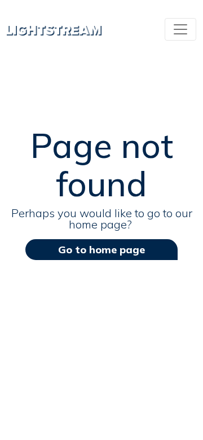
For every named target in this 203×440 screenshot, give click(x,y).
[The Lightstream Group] (54, 29)
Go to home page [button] (101, 249)
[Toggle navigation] (180, 29)
